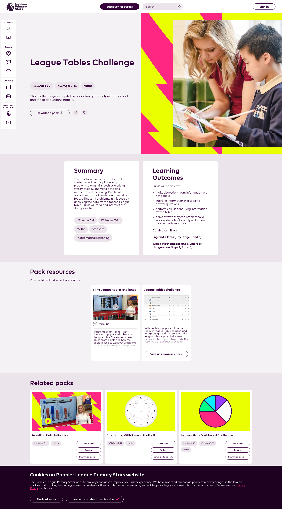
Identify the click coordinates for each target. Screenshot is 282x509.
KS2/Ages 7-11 (67, 85)
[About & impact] (8, 113)
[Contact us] (8, 122)
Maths (88, 85)
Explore (88, 450)
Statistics (98, 229)
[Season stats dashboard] (8, 53)
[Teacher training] (8, 62)
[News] (8, 87)
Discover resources (120, 6)
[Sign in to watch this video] (115, 307)
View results (179, 6)
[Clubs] (8, 71)
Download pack (48, 113)
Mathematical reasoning (93, 237)
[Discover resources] (8, 28)
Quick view (89, 443)
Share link (75, 112)
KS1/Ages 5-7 (42, 85)
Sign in (264, 6)
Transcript (104, 323)
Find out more (46, 499)
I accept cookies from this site (93, 499)
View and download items (166, 354)
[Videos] (8, 37)
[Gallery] (8, 96)
